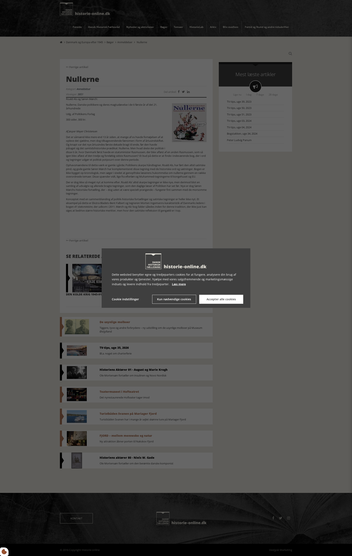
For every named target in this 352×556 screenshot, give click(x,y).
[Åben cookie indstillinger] (4, 551)
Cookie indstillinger (125, 299)
